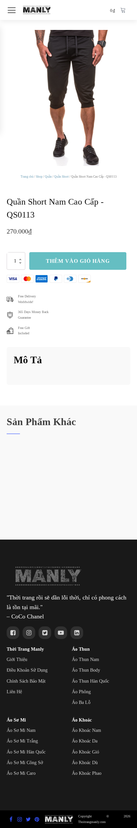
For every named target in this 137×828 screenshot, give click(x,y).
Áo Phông (81, 691)
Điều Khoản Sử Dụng (27, 670)
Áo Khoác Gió (85, 751)
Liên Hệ (14, 691)
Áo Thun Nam (85, 659)
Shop (39, 176)
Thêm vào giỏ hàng (78, 261)
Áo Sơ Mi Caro (21, 773)
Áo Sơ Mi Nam (21, 730)
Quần (48, 176)
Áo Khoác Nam (86, 730)
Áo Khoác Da (84, 741)
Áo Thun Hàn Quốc (90, 681)
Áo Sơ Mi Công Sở (25, 762)
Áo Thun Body (86, 670)
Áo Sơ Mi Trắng (22, 741)
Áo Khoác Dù (85, 762)
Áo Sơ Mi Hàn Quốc (26, 751)
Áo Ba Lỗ (81, 702)
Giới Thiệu (17, 659)
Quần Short (61, 176)
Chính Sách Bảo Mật (26, 681)
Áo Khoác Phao (86, 773)
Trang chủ (27, 176)
